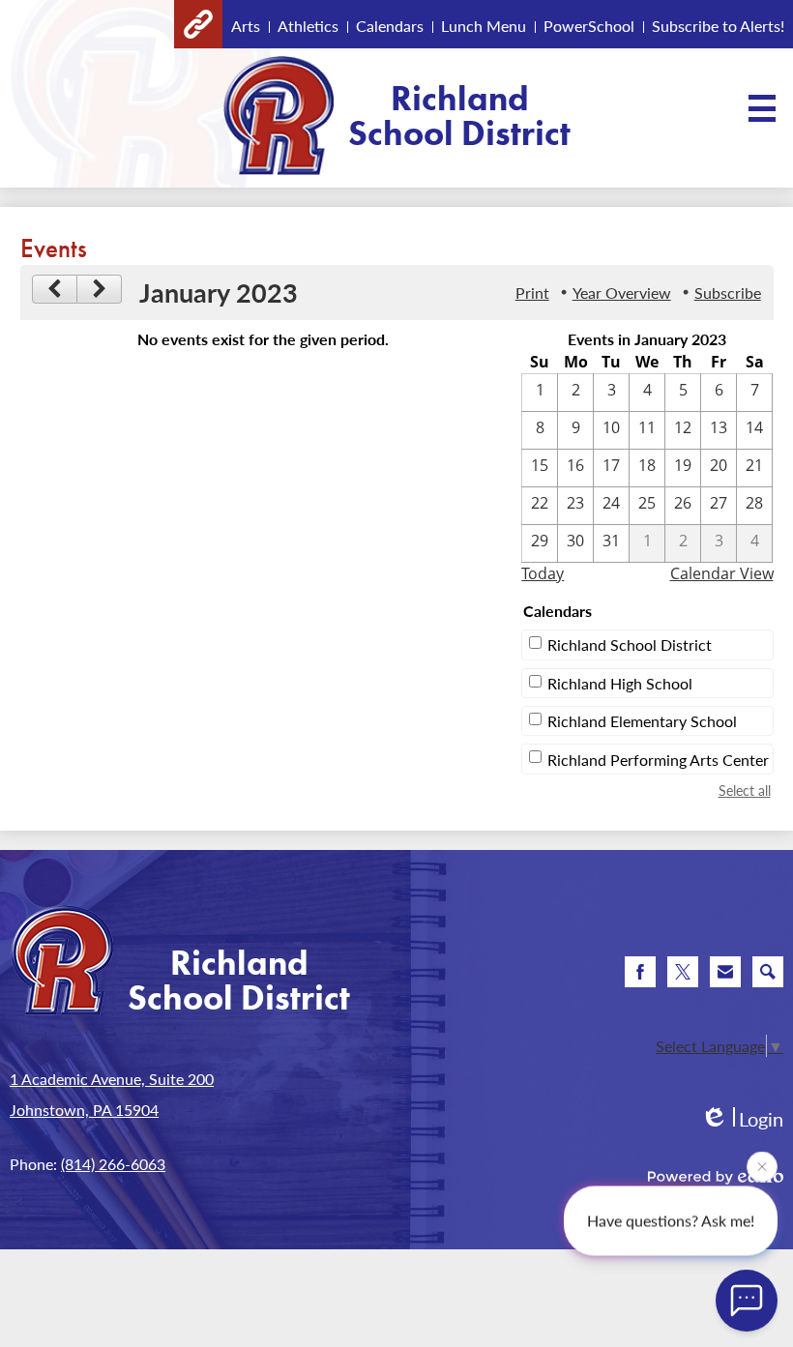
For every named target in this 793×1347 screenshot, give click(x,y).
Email (725, 971)
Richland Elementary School (642, 721)
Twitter (682, 971)
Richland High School (619, 683)
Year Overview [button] (622, 292)
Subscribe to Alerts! (718, 26)
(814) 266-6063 (113, 1164)
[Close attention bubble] (762, 1165)
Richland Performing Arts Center (658, 759)
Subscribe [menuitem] (727, 292)
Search (767, 971)
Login (741, 1119)
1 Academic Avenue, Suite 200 (112, 1079)
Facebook (640, 971)
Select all (745, 790)
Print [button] (532, 292)
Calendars (390, 26)
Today (542, 573)
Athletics (308, 26)
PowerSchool (588, 26)
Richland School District (629, 644)
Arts (245, 26)
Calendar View (722, 573)
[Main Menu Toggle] (762, 108)
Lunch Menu (483, 26)
